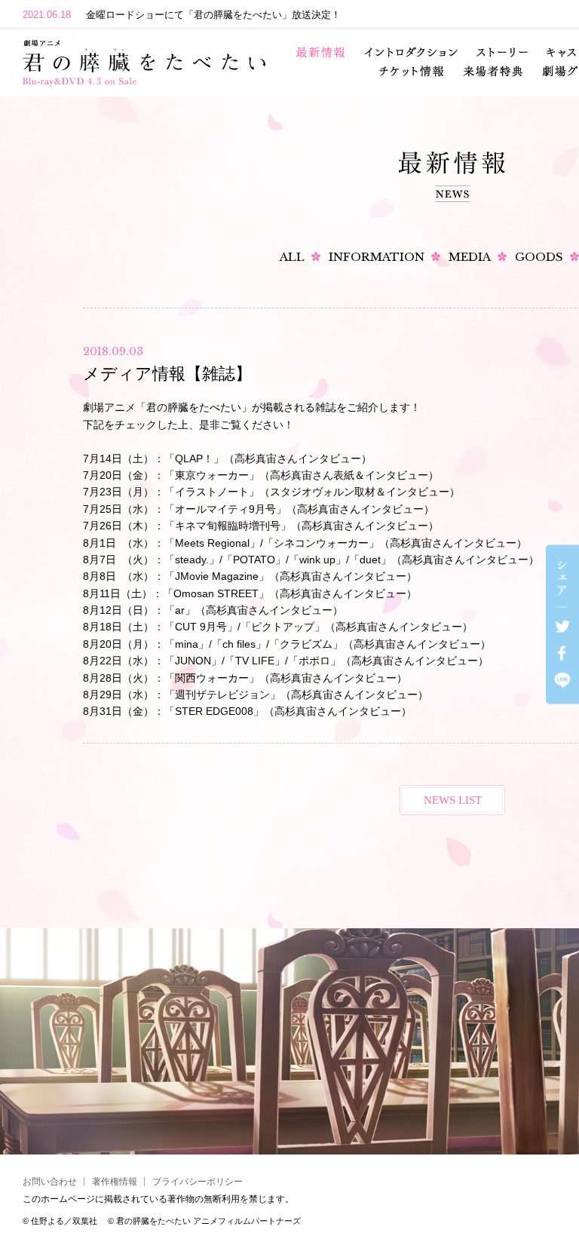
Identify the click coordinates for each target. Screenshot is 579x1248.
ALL (292, 256)
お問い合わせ (50, 1181)
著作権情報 (114, 1181)
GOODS (539, 256)
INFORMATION (376, 256)
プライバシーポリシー (197, 1181)
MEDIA (470, 256)
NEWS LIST (453, 800)
